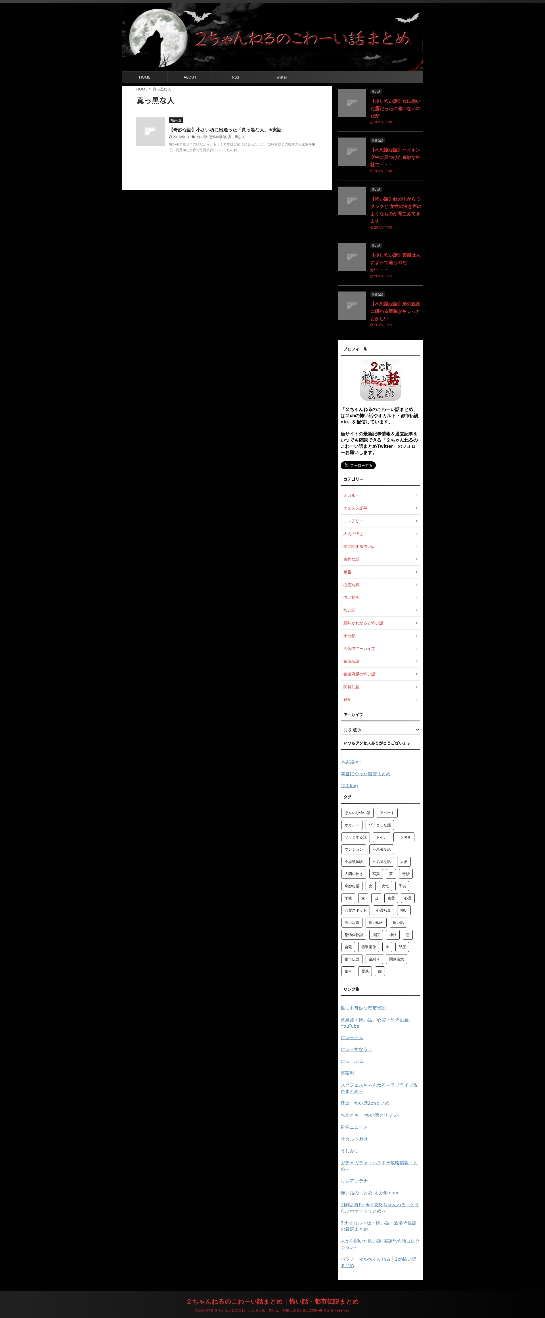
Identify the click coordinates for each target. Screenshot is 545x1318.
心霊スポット (356, 910)
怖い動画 (376, 922)
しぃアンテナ (354, 1181)
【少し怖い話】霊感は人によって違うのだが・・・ (395, 262)
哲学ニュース (354, 1127)
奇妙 (406, 873)
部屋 (402, 947)
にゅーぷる (352, 1061)
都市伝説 (352, 959)
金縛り (374, 959)
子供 (402, 886)
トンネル (404, 837)
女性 (385, 886)
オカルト (352, 825)
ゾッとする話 (356, 837)
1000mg (349, 785)
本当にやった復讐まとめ (366, 773)
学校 (348, 898)
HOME (144, 77)
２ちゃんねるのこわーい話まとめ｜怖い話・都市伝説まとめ (272, 1301)
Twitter (281, 77)
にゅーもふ (352, 1037)
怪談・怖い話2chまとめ (365, 1103)
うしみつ (350, 1151)
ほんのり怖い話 (357, 812)
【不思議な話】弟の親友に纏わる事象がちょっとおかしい (395, 311)
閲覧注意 (396, 959)
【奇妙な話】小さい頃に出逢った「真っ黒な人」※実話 (225, 129)
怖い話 (202, 137)
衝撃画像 (368, 947)
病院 (376, 934)
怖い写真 (352, 922)
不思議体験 (354, 861)
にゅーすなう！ (356, 1049)
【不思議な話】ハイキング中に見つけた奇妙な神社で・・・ (395, 157)
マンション (354, 849)
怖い (404, 910)
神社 (393, 934)
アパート (387, 812)
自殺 (348, 947)
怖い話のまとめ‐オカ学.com (369, 1193)
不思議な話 (381, 849)
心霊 (408, 898)
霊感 (365, 971)
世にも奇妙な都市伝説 (363, 1008)
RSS (235, 77)
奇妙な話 (352, 886)
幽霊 (391, 898)
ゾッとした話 (380, 825)
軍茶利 (347, 1073)
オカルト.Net (354, 1139)
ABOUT (190, 77)
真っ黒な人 (236, 137)
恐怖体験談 (217, 137)
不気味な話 (381, 861)
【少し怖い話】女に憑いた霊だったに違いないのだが (395, 108)
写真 (376, 873)
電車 (348, 971)
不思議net (351, 761)
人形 (404, 861)
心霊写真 (383, 910)
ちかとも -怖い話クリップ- (370, 1115)
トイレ (381, 837)
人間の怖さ (354, 873)
